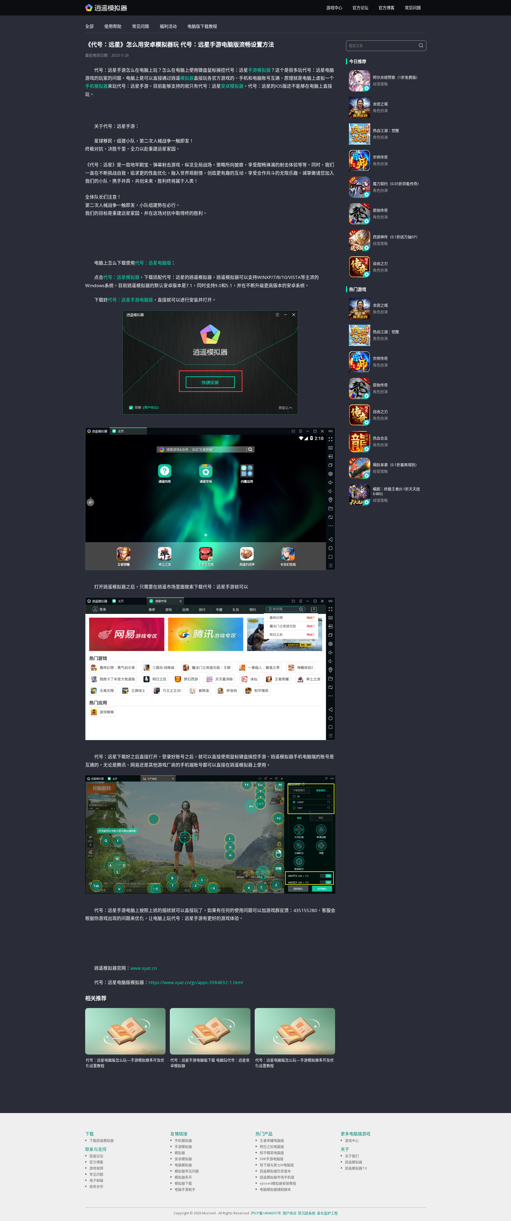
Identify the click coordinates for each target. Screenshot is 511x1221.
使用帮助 (112, 26)
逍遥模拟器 (353, 1162)
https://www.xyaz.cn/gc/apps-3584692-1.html (196, 982)
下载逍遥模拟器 (101, 1140)
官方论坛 (360, 8)
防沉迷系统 (306, 1213)
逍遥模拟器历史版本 (275, 1171)
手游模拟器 (259, 70)
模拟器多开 (183, 1177)
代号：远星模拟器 (121, 277)
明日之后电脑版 (272, 1146)
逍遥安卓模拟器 (106, 7)
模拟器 (187, 78)
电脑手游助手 (185, 1189)
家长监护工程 (327, 1213)
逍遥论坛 (96, 1155)
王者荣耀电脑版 (272, 1140)
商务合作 (96, 1186)
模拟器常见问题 (187, 1171)
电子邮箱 (96, 1180)
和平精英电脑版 (272, 1152)
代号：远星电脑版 (153, 263)
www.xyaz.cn (143, 968)
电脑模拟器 (183, 1165)
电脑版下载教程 (202, 26)
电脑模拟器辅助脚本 (275, 1189)
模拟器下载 (183, 1183)
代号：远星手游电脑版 (130, 300)
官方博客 (386, 8)
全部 (89, 26)
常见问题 (413, 8)
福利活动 (168, 26)
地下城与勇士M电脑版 (277, 1165)
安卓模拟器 (232, 86)
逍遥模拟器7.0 (356, 1168)
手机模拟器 (96, 86)
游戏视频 (96, 1168)
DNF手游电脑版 (271, 1158)
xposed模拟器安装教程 (278, 1183)
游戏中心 (334, 8)
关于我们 (352, 1155)
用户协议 (289, 1213)
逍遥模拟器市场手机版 (277, 1177)
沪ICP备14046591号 (266, 1213)
